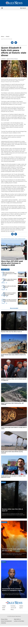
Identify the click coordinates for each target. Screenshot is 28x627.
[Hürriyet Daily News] (14, 3)
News (2, 36)
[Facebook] (12, 42)
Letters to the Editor (19, 621)
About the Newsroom (6, 621)
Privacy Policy (4, 619)
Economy (13, 605)
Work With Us (17, 619)
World (7, 36)
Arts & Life (13, 607)
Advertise (3, 623)
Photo (12, 609)
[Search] (21, 8)
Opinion (21, 605)
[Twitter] (16, 42)
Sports (21, 607)
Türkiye (4, 605)
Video (3, 609)
